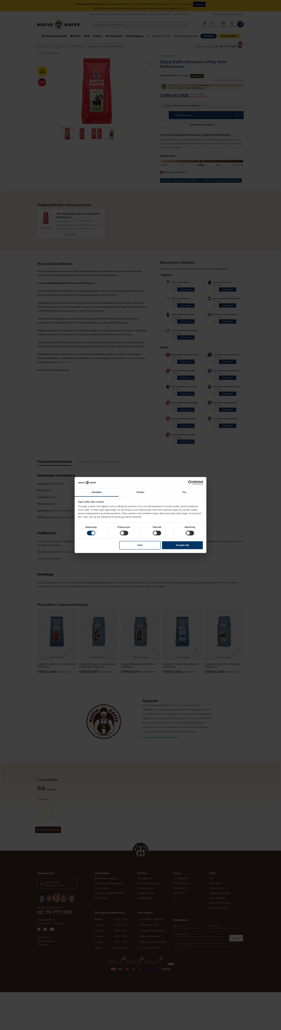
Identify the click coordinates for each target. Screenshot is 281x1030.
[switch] (124, 533)
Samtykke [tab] (97, 492)
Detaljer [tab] (141, 492)
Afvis (140, 545)
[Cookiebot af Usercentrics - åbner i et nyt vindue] (190, 482)
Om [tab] (184, 492)
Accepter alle (182, 545)
